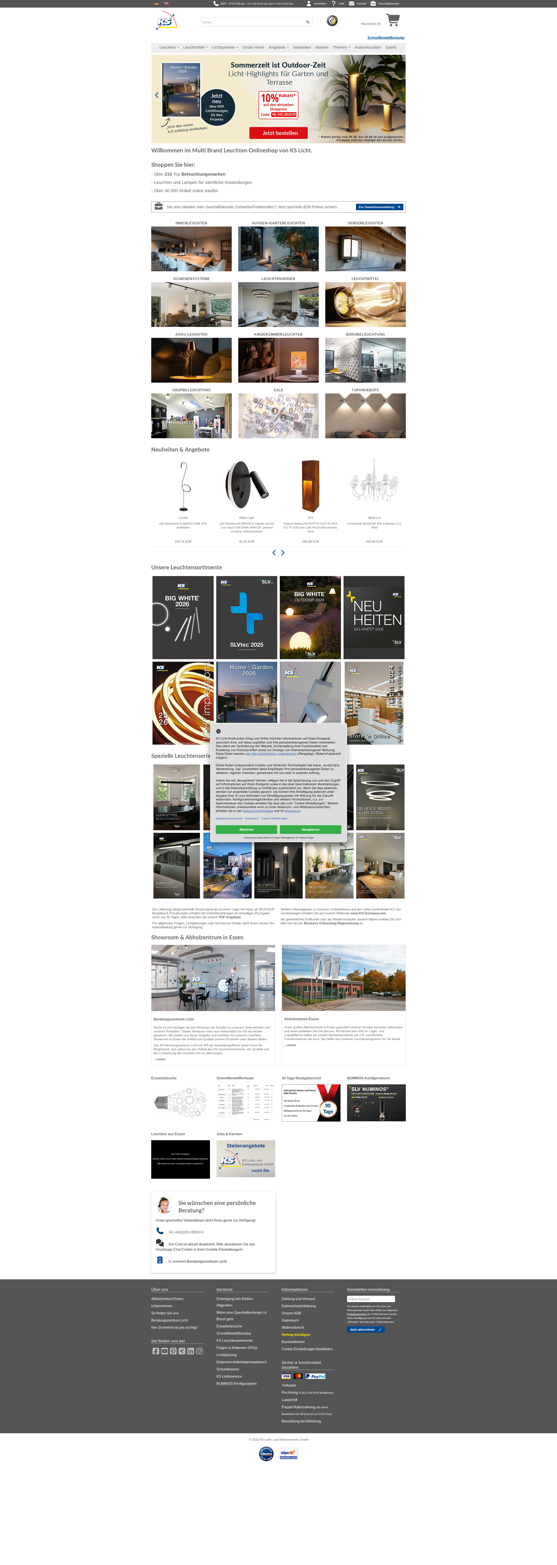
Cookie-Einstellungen (224, 1249)
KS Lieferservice (229, 1376)
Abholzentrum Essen (167, 1299)
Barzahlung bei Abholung (301, 1421)
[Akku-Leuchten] (191, 360)
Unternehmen (161, 1306)
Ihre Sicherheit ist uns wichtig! (174, 1327)
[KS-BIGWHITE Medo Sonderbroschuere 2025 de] (380, 797)
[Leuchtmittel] (365, 304)
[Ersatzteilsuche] (180, 1102)
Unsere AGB (291, 1313)
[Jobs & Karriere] (245, 1158)
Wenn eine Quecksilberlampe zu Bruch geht (241, 1316)
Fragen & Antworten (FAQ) (236, 1348)
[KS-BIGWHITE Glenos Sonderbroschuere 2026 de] (176, 797)
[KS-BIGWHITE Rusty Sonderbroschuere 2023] (227, 866)
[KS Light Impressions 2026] (183, 703)
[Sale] (278, 415)
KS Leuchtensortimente (234, 1340)
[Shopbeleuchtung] (191, 415)
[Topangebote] (365, 415)
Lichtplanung (226, 1355)
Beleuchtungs (203, 174)
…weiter (160, 1059)
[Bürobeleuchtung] (365, 360)
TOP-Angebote (229, 917)
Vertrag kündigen (296, 1335)
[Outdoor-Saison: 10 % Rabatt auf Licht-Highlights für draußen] (278, 98)
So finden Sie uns (165, 1313)
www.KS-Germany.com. (369, 913)
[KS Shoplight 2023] (310, 703)
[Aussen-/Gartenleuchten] (278, 248)
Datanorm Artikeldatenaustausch (241, 1362)
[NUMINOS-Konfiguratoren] (376, 1102)
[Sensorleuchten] (365, 248)
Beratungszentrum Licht (207, 1261)
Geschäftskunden (389, 3)
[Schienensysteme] (191, 304)
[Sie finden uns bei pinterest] (172, 1350)
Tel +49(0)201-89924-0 (186, 1232)
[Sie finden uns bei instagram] (198, 1350)
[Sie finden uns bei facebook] (154, 1350)
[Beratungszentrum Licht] (213, 978)
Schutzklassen (227, 1369)
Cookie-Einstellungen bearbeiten (307, 1349)
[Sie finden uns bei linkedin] (189, 1350)
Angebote (278, 47)
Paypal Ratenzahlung (307, 1410)
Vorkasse (289, 1385)
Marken (321, 47)
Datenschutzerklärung (299, 1306)
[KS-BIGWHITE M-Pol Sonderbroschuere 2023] (278, 866)
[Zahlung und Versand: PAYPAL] (316, 1376)
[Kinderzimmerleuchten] (278, 360)
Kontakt (361, 3)
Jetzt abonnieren (363, 1329)
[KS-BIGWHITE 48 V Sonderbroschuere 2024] (380, 866)
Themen (340, 47)
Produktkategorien (356, 1314)
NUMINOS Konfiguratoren (236, 1383)
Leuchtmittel (194, 47)
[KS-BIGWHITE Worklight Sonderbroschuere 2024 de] (176, 866)
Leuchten (168, 47)
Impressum (290, 1320)
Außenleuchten (368, 47)
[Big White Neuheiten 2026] (374, 617)
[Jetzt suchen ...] (306, 22)
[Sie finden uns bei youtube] (163, 1350)
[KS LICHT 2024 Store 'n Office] (374, 703)
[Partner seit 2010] (267, 1453)
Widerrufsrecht (293, 1327)
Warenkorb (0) (371, 23)
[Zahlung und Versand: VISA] (287, 1376)
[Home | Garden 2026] (247, 703)
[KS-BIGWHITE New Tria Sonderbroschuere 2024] (329, 866)
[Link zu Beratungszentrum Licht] (162, 1261)
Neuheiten (302, 47)
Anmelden (320, 3)
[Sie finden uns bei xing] (180, 1350)
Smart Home (253, 47)
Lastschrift (289, 1400)
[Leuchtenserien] (278, 304)
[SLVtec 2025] (247, 617)
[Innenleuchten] (191, 248)
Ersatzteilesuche (229, 1326)
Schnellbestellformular (386, 38)
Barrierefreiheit (293, 1342)
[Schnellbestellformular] (245, 1102)
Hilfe (341, 3)
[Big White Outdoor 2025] (310, 617)
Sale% (391, 47)
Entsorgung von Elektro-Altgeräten (235, 1302)
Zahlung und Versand (298, 1299)
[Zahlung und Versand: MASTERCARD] (299, 1376)
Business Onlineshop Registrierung (331, 923)
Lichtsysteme (224, 47)
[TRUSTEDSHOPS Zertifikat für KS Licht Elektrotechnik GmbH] (332, 20)
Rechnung (308, 1392)
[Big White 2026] (183, 617)
